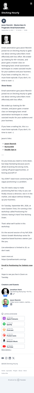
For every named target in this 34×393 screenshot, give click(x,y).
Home (3, 371)
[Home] (5, 6)
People (15, 371)
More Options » (6, 350)
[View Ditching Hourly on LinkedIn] (10, 358)
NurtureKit (9, 146)
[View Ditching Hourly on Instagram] (6, 358)
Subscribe (5, 373)
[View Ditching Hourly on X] (13, 358)
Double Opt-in (10, 149)
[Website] (14, 294)
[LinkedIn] (11, 294)
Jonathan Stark (16, 290)
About (20, 371)
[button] (4, 21)
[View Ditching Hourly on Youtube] (3, 358)
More (25, 371)
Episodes (9, 371)
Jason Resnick (10, 144)
